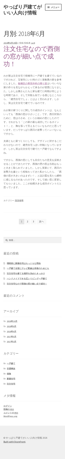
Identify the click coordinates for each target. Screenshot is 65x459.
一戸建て (11, 363)
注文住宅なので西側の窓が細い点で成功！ (31, 56)
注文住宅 (19, 200)
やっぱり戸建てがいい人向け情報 (22, 10)
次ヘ (41, 221)
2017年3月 (11, 341)
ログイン (7, 406)
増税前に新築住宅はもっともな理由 (24, 263)
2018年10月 (12, 321)
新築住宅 (11, 378)
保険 (9, 373)
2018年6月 (11, 331)
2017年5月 (11, 336)
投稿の (8, 409)
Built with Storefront (14, 441)
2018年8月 (11, 326)
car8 (33, 43)
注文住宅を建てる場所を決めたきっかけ (26, 273)
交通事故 (11, 368)
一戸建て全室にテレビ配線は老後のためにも (28, 268)
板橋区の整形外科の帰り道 (32, 83)
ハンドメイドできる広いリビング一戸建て (27, 278)
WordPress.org (10, 416)
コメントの (10, 412)
